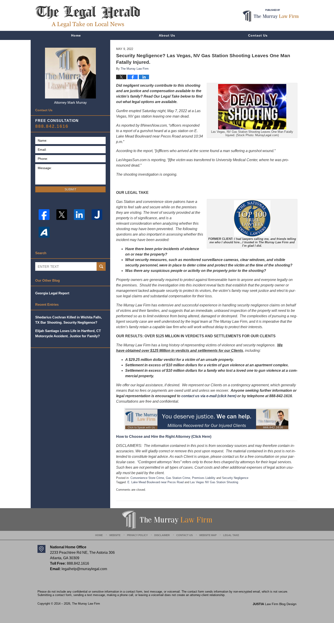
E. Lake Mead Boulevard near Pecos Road (155, 482)
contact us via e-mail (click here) (208, 396)
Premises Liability (203, 478)
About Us (167, 35)
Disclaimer (162, 535)
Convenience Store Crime (147, 478)
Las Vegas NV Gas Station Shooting (214, 482)
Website (114, 535)
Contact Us (258, 35)
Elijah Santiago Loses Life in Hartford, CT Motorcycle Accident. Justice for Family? (68, 333)
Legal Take (231, 535)
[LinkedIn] (79, 214)
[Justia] (97, 214)
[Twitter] (62, 214)
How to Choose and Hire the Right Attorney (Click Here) (163, 436)
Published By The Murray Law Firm (271, 15)
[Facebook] (44, 214)
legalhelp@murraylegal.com (84, 569)
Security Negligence (235, 478)
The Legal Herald (87, 16)
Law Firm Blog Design (275, 604)
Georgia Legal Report (52, 293)
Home (76, 35)
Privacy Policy (137, 535)
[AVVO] (44, 232)
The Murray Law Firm (86, 603)
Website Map (208, 535)
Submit (71, 189)
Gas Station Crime (178, 478)
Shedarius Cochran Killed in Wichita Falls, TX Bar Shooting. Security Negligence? (68, 319)
